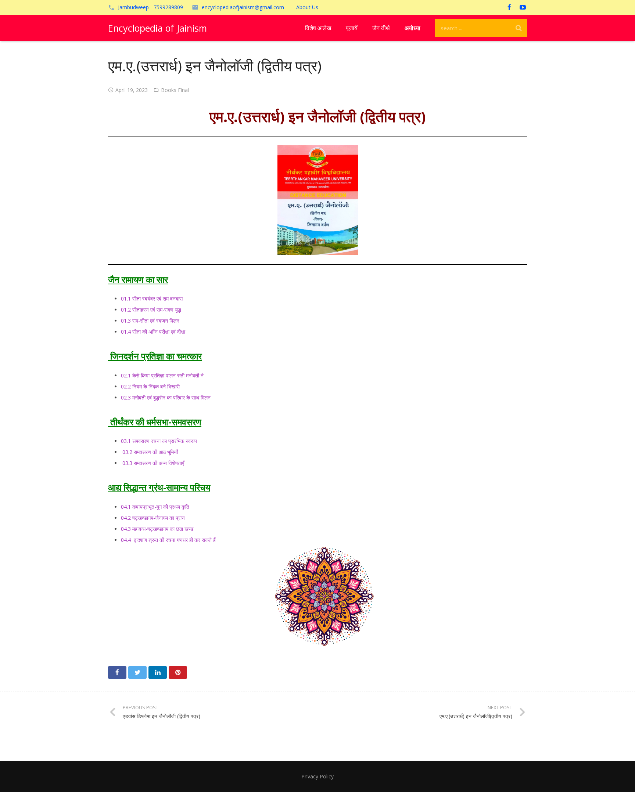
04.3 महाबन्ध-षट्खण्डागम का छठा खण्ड (157, 528)
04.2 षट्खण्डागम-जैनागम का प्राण (153, 517)
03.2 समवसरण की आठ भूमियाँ (149, 451)
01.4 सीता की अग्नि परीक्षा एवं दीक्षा (153, 331)
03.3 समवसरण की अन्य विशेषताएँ (152, 462)
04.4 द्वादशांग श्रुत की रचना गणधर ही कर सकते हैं (168, 539)
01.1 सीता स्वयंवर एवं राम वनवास (152, 298)
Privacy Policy (317, 776)
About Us (307, 7)
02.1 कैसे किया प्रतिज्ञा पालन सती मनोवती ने (162, 375)
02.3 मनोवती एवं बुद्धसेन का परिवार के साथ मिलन (166, 397)
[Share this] (117, 672)
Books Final (175, 89)
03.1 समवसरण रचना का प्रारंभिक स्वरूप (159, 440)
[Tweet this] (137, 672)
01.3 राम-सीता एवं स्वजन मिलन (150, 320)
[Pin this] (178, 672)
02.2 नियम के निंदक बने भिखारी (150, 386)
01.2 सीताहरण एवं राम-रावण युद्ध (151, 309)
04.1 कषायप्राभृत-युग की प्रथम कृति (155, 506)
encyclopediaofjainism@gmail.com (243, 7)
